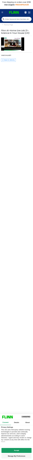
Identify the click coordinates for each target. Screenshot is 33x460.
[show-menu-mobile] (2, 12)
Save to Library (9, 60)
